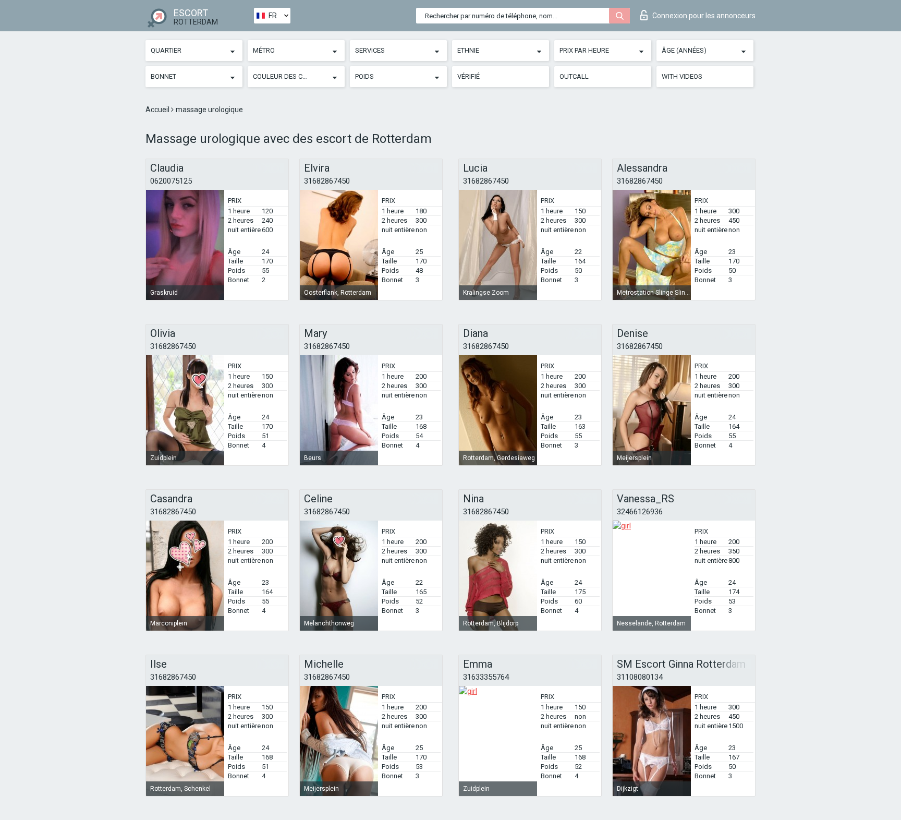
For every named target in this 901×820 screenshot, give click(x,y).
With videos (682, 76)
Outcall (574, 76)
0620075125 (171, 181)
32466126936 (640, 511)
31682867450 (327, 181)
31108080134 (640, 677)
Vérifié (468, 76)
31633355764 (486, 677)
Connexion (704, 15)
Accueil (158, 109)
